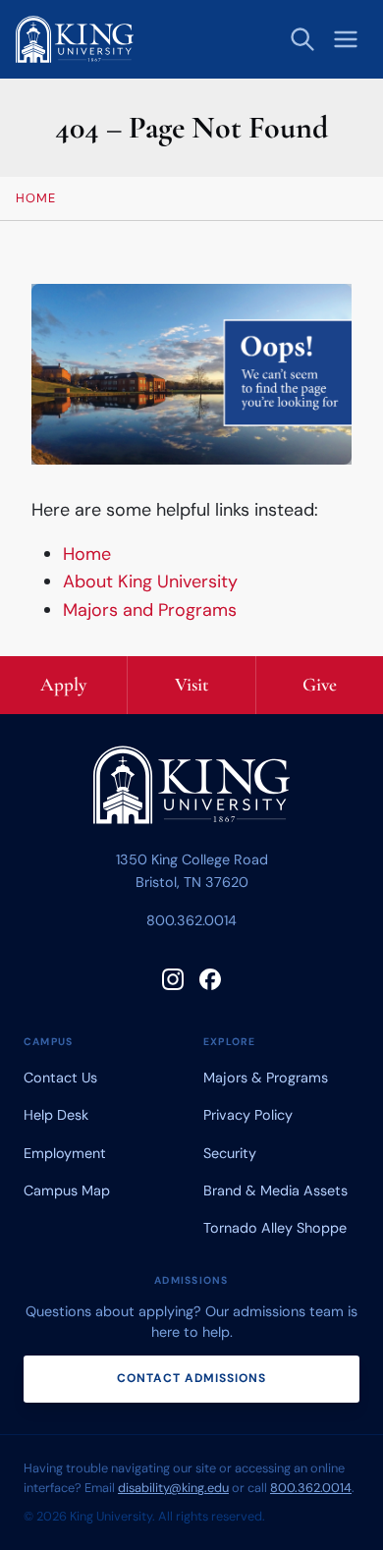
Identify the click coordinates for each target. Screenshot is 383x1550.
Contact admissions (191, 1378)
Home (87, 554)
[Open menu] (345, 39)
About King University (150, 581)
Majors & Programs (265, 1077)
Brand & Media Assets (275, 1190)
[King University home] (191, 789)
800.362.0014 (191, 920)
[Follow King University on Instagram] (173, 979)
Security (229, 1153)
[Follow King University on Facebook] (210, 979)
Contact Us (60, 1077)
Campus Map (67, 1190)
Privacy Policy (248, 1115)
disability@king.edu (173, 1487)
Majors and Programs (150, 610)
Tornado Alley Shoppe (275, 1228)
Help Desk (56, 1115)
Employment (65, 1153)
